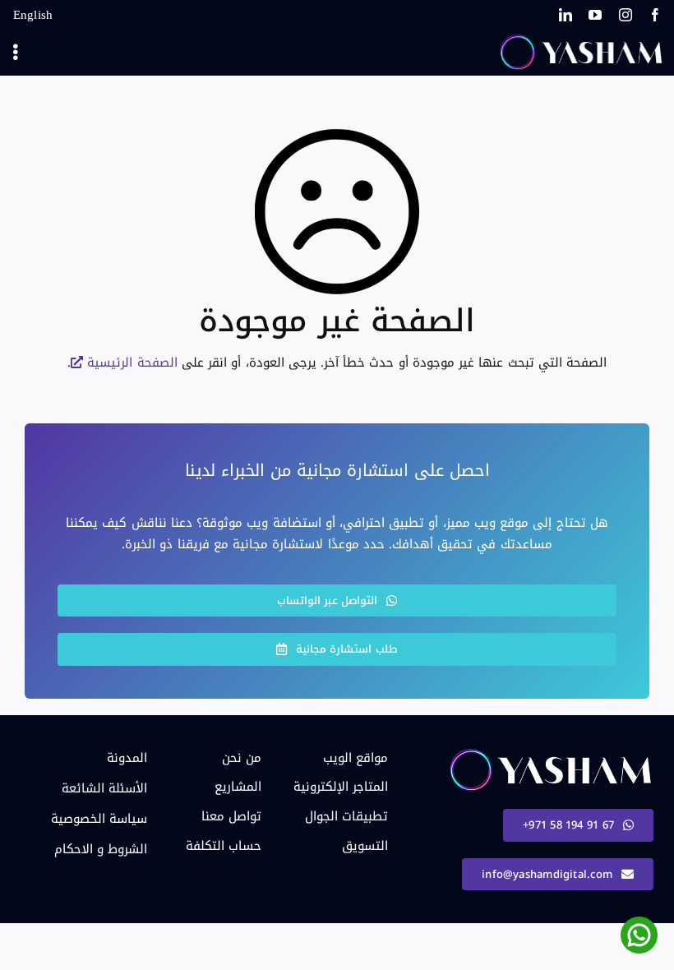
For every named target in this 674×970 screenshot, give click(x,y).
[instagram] (625, 14)
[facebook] (655, 14)
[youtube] (595, 14)
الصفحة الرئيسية (132, 362)
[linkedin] (565, 14)
